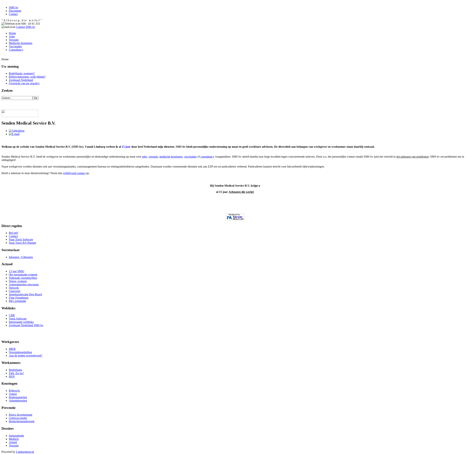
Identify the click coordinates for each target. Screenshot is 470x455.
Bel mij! (13, 232)
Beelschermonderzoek (22, 421)
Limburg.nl (25, 451)
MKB (12, 348)
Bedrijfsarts (15, 369)
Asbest (13, 393)
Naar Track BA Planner (22, 242)
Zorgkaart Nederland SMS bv (26, 325)
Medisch (14, 438)
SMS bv (13, 7)
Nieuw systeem (18, 281)
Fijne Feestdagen (18, 297)
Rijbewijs (14, 390)
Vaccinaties (15, 46)
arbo (144, 156)
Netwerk (14, 287)
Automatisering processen (24, 284)
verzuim (153, 156)
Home (12, 33)
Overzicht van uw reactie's (24, 83)
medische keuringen (170, 156)
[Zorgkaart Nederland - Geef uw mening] (19, 116)
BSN (12, 376)
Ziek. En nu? (16, 373)
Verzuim (14, 39)
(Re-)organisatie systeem (23, 274)
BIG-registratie (17, 301)
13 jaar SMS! (16, 271)
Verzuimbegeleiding (20, 352)
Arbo (12, 36)
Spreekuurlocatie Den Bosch (25, 294)
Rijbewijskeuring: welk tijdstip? (27, 76)
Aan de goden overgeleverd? (25, 355)
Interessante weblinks (21, 321)
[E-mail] (14, 134)
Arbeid (13, 442)
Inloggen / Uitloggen (21, 257)
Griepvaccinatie (18, 418)
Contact (13, 14)
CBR (12, 315)
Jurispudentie (16, 435)
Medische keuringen (20, 43)
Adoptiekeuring (18, 400)
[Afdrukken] (16, 130)
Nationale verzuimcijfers (23, 277)
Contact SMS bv (25, 26)
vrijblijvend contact (74, 173)
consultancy (207, 156)
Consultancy (16, 49)
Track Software (18, 318)
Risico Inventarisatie (20, 414)
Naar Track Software (21, 239)
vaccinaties (190, 156)
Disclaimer (15, 10)
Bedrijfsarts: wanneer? (22, 73)
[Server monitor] (235, 216)
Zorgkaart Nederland (21, 80)
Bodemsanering (18, 397)
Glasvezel (14, 291)
